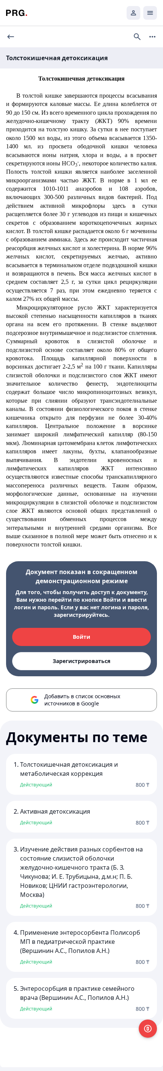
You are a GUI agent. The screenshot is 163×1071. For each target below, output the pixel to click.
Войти (81, 636)
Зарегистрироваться (81, 661)
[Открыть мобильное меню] (150, 13)
